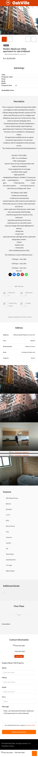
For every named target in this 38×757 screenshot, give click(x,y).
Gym (7, 532)
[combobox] (19, 701)
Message (5, 706)
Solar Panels (10, 554)
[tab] (4, 39)
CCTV (8, 515)
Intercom (9, 537)
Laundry (8, 543)
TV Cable (9, 565)
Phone (4, 677)
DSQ (7, 520)
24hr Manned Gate (12, 498)
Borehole (9, 509)
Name (4, 668)
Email (4, 687)
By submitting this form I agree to (20, 725)
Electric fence (10, 526)
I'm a (3, 697)
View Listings (19, 656)
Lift (7, 548)
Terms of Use (31, 725)
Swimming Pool (11, 560)
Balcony (8, 504)
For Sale (6, 45)
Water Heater (10, 571)
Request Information (19, 732)
